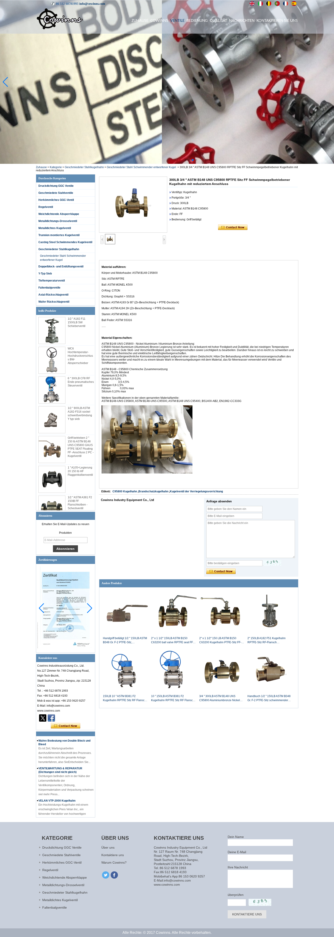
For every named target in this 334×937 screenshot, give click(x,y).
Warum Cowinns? (114, 862)
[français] (285, 3)
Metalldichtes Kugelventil (54, 228)
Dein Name (236, 837)
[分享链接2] (42, 718)
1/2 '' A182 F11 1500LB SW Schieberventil (76, 322)
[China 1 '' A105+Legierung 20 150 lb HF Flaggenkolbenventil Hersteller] (51, 479)
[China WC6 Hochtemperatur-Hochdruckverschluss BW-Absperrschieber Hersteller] (51, 360)
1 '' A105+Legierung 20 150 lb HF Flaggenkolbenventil (80, 471)
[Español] (294, 3)
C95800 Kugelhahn (124, 491)
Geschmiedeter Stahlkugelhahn (84, 167)
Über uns (108, 847)
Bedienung (197, 21)
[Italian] (260, 3)
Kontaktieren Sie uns (277, 21)
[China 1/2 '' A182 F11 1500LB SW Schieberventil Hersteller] (51, 330)
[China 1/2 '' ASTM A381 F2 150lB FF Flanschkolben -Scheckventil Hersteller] (51, 509)
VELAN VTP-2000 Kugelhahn (56, 789)
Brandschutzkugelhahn (153, 491)
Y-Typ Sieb (45, 273)
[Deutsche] (269, 3)
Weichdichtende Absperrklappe (58, 214)
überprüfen (236, 895)
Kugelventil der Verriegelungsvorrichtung (196, 491)
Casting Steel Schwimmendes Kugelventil (65, 242)
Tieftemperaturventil (51, 280)
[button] (185, 160)
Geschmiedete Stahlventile (55, 192)
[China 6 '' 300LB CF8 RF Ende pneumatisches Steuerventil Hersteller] (51, 390)
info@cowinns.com (92, 3)
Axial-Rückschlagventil (53, 294)
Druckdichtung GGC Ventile (56, 185)
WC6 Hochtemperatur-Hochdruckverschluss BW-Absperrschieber (80, 356)
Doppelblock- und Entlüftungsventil (60, 266)
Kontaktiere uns (112, 855)
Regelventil (45, 207)
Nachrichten (241, 21)
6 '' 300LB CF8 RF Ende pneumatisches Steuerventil (81, 382)
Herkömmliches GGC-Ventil (56, 200)
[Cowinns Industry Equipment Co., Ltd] (60, 18)
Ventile (177, 21)
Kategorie (56, 167)
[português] (277, 3)
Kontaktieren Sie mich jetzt (65, 726)
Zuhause (140, 21)
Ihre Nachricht (238, 867)
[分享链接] (51, 718)
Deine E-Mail (237, 852)
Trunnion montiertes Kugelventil (59, 235)
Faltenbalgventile (49, 287)
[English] (252, 3)
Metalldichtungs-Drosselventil (57, 221)
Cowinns (159, 21)
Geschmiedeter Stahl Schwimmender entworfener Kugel (141, 167)
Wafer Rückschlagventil (53, 301)
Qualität (218, 21)
